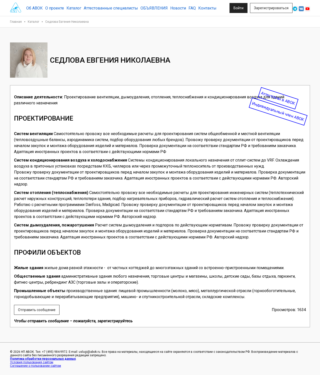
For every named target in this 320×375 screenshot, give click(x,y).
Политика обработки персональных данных (43, 359)
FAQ (192, 8)
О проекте (54, 8)
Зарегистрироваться (271, 8)
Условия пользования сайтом (31, 362)
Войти (239, 8)
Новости (178, 8)
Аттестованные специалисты (111, 8)
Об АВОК (34, 8)
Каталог (73, 8)
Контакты (207, 8)
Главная (16, 21)
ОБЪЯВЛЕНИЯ (154, 8)
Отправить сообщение (37, 310)
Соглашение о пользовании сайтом (35, 366)
